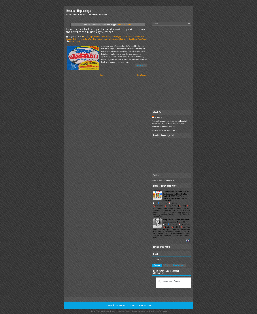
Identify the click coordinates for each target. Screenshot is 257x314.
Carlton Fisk (126, 37)
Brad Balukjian (115, 37)
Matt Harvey (123, 39)
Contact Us (156, 259)
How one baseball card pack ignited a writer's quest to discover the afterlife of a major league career (106, 30)
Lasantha (121, 311)
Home (102, 75)
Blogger (149, 305)
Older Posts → (142, 75)
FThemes (99, 311)
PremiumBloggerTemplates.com (137, 311)
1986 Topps (89, 37)
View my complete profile (163, 130)
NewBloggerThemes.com (159, 311)
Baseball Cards (99, 37)
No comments (74, 41)
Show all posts (124, 25)
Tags (166, 265)
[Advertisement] (171, 68)
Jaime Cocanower (112, 39)
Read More (141, 65)
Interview (101, 39)
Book (108, 37)
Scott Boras (133, 39)
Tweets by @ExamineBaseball (163, 180)
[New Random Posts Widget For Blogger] (188, 240)
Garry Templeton (91, 39)
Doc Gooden (136, 37)
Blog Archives (178, 265)
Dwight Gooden (78, 39)
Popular (157, 265)
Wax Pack (142, 39)
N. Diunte (158, 117)
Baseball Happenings (78, 10)
